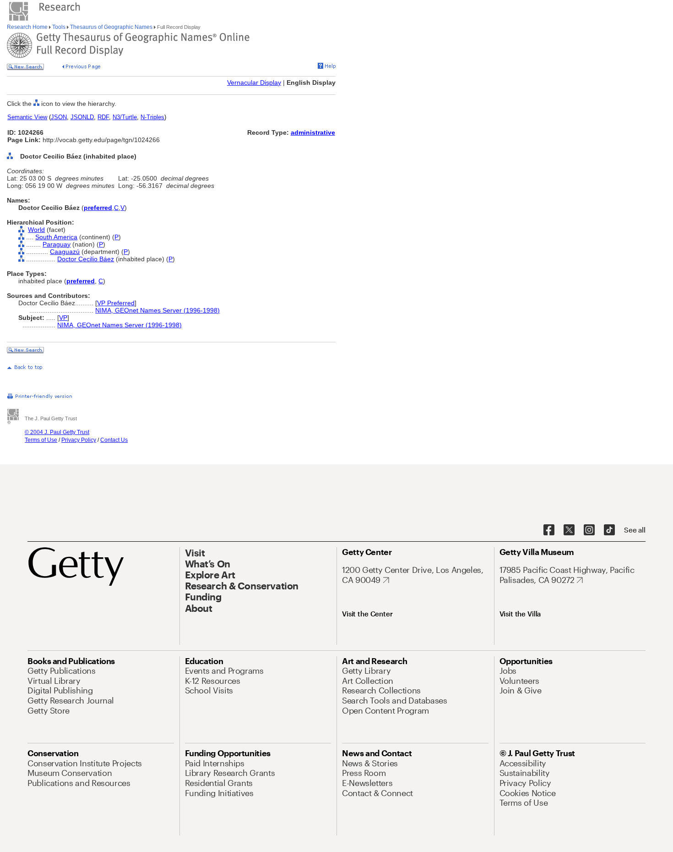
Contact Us (114, 440)
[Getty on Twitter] (569, 530)
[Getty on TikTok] (609, 530)
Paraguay (57, 244)
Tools (59, 27)
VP (63, 317)
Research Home (28, 27)
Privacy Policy (78, 440)
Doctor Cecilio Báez (85, 259)
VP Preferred (116, 303)
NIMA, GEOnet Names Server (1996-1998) (157, 310)
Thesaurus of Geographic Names (111, 27)
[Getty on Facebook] (548, 530)
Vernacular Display (254, 82)
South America (56, 237)
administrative (313, 132)
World (36, 229)
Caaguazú (65, 251)
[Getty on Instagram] (589, 530)
